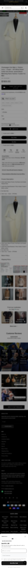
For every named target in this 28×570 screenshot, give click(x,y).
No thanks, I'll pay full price (14, 567)
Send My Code (14, 563)
